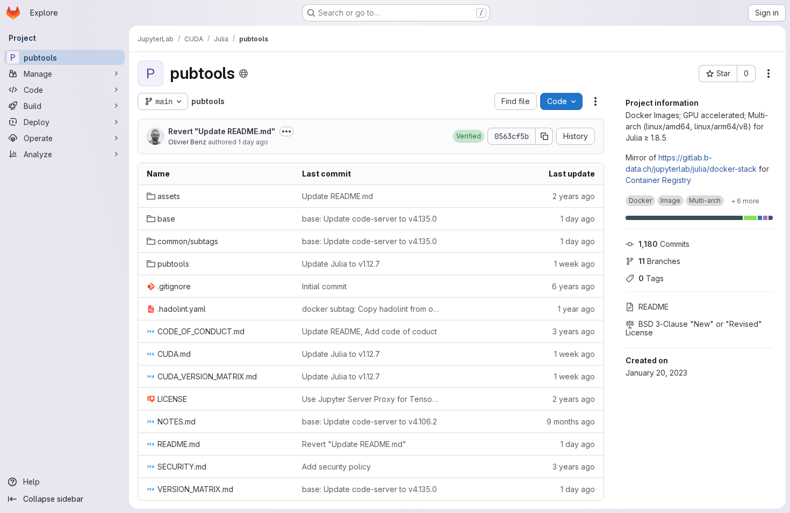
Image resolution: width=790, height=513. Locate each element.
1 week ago (574, 263)
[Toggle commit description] (286, 131)
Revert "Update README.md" (221, 131)
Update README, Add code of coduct (369, 331)
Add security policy (336, 466)
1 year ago (576, 308)
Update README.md (337, 196)
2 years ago (573, 196)
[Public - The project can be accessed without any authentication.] (243, 73)
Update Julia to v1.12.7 (341, 263)
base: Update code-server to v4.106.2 (369, 421)
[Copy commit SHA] (544, 136)
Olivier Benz (187, 142)
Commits (664, 243)
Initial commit (324, 286)
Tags (651, 278)
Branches (659, 261)
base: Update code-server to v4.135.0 (369, 218)
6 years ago (573, 286)
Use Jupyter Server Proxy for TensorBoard (371, 399)
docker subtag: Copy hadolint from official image (371, 308)
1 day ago (253, 142)
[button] (468, 136)
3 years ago (573, 331)
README (653, 306)
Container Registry (658, 180)
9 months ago (571, 421)
